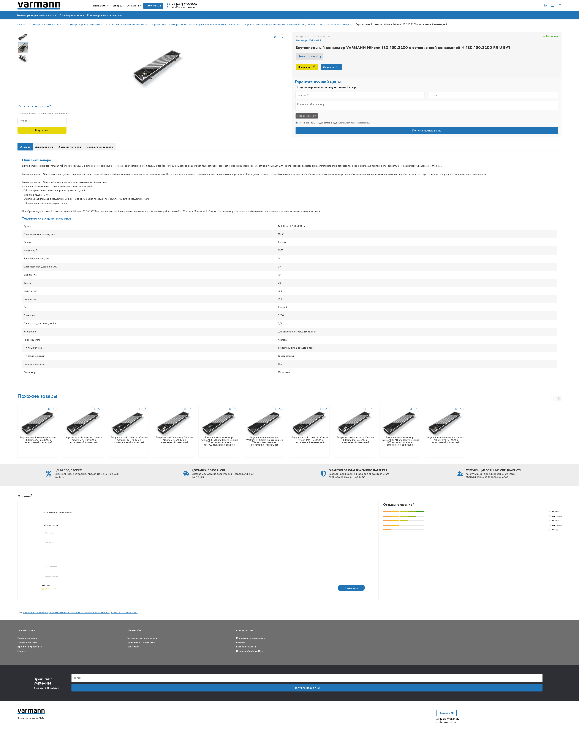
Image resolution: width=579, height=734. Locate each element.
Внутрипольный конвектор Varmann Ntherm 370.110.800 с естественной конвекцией (83, 440)
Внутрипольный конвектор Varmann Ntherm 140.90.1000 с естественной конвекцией (445, 440)
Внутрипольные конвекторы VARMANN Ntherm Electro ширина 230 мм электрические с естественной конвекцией (264, 441)
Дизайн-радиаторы (71, 15)
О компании (133, 5)
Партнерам (116, 5)
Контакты (240, 642)
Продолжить (351, 587)
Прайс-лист (133, 646)
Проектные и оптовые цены (141, 642)
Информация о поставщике (250, 638)
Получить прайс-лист (307, 688)
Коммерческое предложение (142, 638)
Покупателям (99, 5)
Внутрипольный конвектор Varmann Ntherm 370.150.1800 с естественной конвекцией (38, 440)
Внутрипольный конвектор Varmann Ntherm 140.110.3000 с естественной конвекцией (310, 440)
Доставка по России (70, 147)
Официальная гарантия (99, 147)
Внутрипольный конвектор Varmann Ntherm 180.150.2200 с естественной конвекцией (66, 612)
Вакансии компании (246, 646)
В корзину (304, 67)
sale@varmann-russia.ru (183, 7)
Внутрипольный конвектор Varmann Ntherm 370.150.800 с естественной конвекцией (355, 440)
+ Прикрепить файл (306, 115)
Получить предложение (426, 131)
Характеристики (44, 147)
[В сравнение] (275, 37)
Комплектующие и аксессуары (104, 15)
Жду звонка (42, 130)
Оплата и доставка (27, 642)
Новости (21, 651)
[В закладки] (282, 37)
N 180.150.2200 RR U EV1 (124, 612)
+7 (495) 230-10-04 (185, 4)
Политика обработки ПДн (358, 122)
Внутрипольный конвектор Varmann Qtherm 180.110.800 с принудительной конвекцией (129, 440)
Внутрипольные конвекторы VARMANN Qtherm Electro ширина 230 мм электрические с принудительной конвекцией (219, 441)
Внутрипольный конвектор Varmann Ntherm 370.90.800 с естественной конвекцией (174, 440)
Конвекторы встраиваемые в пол (35, 15)
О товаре (25, 147)
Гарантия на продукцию (29, 646)
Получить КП (153, 5)
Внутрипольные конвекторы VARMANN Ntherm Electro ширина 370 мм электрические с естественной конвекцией (400, 441)
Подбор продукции (27, 638)
